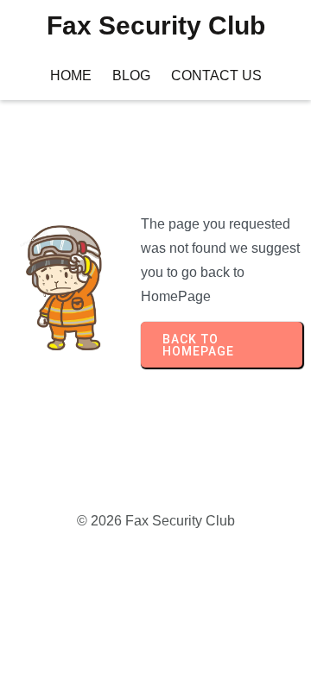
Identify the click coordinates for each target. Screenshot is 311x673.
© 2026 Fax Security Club (156, 520)
